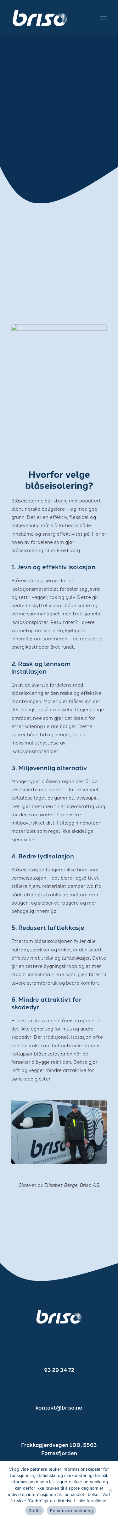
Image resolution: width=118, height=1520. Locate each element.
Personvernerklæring (71, 1510)
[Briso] (40, 18)
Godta (34, 1510)
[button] (103, 18)
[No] (110, 1490)
